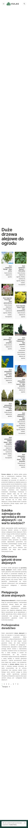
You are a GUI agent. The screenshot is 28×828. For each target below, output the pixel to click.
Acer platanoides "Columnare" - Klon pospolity (20, 341)
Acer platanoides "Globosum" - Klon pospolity (21, 416)
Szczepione (22, 284)
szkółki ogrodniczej (19, 528)
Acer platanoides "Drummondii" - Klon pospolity (7, 407)
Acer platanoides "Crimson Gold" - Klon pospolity (8, 373)
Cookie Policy (13, 824)
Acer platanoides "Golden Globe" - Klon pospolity (8, 441)
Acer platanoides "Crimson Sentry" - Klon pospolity (20, 383)
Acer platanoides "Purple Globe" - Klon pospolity (21, 458)
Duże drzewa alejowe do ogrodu (8, 275)
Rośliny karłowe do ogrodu (20, 278)
